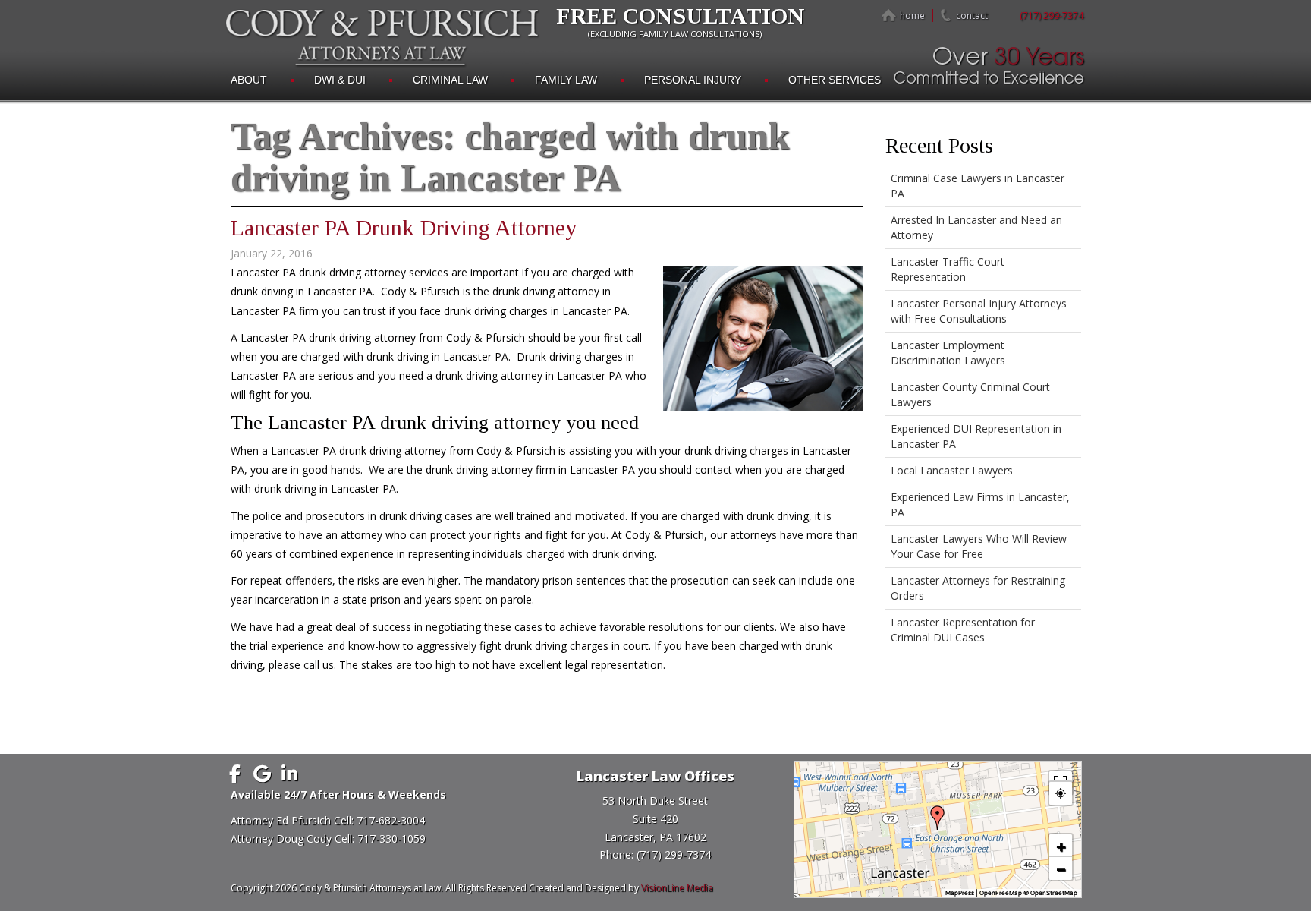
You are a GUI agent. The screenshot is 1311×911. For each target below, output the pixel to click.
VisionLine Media (677, 887)
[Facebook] (235, 773)
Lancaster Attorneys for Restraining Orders (978, 588)
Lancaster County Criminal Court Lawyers (970, 394)
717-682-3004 (391, 820)
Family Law (566, 80)
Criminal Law (450, 80)
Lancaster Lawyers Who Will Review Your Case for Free (979, 546)
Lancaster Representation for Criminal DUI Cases (963, 630)
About (249, 80)
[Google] (262, 773)
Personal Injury (692, 80)
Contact (972, 15)
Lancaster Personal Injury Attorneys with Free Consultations (979, 311)
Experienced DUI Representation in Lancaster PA (976, 436)
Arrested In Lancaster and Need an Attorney (976, 227)
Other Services (834, 80)
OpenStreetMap (1053, 893)
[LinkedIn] (289, 773)
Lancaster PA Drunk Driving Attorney (404, 227)
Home (912, 15)
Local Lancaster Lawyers (952, 470)
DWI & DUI (340, 80)
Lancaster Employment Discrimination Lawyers (948, 352)
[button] (938, 817)
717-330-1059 (391, 838)
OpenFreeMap (1000, 893)
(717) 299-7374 (1051, 15)
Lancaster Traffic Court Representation (947, 269)
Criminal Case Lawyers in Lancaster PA (977, 185)
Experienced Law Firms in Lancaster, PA (980, 504)
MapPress (959, 893)
